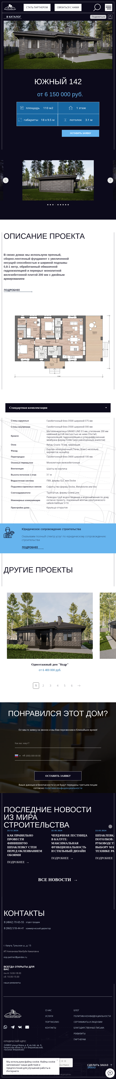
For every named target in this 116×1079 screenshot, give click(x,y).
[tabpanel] (58, 470)
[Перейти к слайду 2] (50, 204)
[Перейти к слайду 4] (55, 204)
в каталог (13, 16)
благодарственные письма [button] (89, 1027)
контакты (50, 1027)
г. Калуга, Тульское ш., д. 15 (17, 945)
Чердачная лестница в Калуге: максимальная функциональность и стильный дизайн (69, 843)
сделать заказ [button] (97, 1065)
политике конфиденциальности (63, 788)
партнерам (80, 1039)
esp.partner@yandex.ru (15, 957)
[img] (108, 7)
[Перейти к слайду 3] (52, 204)
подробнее (12, 290)
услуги (49, 1016)
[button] (68, 7)
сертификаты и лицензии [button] (88, 1021)
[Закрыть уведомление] (57, 1060)
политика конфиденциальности (92, 1016)
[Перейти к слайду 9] (68, 204)
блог (76, 1010)
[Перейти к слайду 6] (60, 204)
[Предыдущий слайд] (5, 180)
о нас (48, 1010)
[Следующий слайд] (110, 180)
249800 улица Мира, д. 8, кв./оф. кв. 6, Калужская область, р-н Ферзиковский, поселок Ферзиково (23, 1047)
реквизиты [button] (80, 1033)
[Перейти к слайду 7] (63, 204)
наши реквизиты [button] (12, 982)
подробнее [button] (30, 547)
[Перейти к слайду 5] (58, 204)
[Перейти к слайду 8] (65, 204)
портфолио (52, 1021)
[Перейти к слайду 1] (47, 204)
